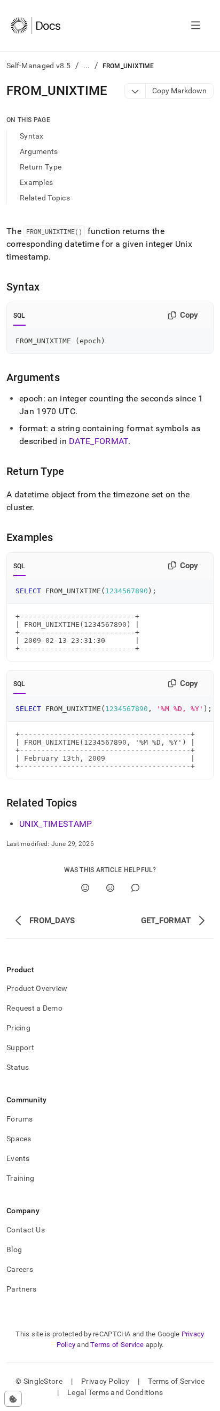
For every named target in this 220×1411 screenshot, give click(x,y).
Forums (19, 1119)
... (86, 65)
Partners (21, 1289)
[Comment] (135, 888)
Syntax (32, 136)
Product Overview (36, 988)
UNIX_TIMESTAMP (55, 824)
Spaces (19, 1138)
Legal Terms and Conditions (115, 1392)
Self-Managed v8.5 (38, 65)
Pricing (18, 1027)
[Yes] (85, 888)
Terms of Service (117, 1345)
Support (20, 1047)
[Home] (35, 25)
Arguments (39, 151)
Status (17, 1067)
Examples (36, 182)
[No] (110, 888)
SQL (19, 315)
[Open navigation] (195, 25)
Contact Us (25, 1229)
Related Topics (45, 197)
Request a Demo (34, 1008)
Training (20, 1178)
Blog (14, 1249)
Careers (19, 1269)
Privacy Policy (105, 1381)
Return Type (40, 167)
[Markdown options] (135, 91)
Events (18, 1158)
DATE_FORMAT (98, 441)
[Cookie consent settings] (13, 1399)
